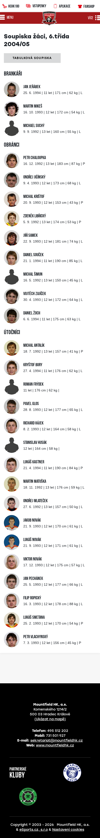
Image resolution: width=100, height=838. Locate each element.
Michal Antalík (33, 346)
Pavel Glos (31, 404)
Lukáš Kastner (33, 462)
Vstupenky (39, 5)
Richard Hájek (33, 423)
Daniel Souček (33, 255)
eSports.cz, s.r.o (33, 830)
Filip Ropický (32, 598)
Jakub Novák (32, 520)
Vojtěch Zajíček (34, 294)
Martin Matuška (34, 482)
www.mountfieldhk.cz (55, 745)
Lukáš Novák (32, 540)
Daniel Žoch (31, 313)
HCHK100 (13, 6)
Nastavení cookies (68, 830)
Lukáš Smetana (34, 618)
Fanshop (88, 6)
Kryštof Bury (32, 365)
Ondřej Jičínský (34, 177)
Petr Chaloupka (34, 158)
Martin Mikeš (32, 106)
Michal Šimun (32, 274)
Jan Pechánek (33, 579)
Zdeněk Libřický (34, 216)
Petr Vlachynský (35, 637)
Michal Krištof (33, 197)
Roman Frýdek (33, 384)
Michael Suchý (33, 126)
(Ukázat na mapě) (50, 719)
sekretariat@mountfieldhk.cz (56, 740)
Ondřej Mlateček (35, 501)
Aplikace (64, 6)
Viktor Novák (32, 559)
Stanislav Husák (35, 443)
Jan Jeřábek (31, 87)
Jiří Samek (30, 236)
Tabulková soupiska (32, 58)
